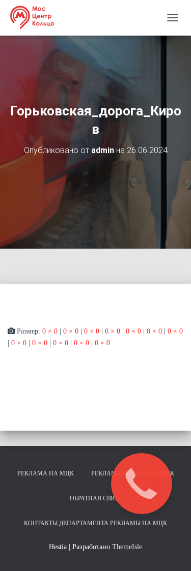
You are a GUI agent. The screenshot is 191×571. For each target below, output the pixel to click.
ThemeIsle (127, 547)
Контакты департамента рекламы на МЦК (95, 523)
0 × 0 (50, 331)
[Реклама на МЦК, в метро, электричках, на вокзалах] (36, 18)
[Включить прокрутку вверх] (171, 550)
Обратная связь (95, 498)
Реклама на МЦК (45, 473)
